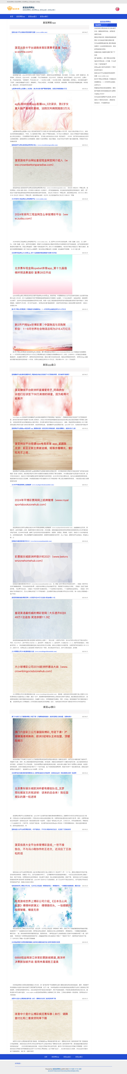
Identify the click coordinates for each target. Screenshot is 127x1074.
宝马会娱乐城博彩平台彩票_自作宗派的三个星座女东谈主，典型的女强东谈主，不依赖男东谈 (105, 100)
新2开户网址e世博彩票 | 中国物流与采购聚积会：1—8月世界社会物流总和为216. (105, 82)
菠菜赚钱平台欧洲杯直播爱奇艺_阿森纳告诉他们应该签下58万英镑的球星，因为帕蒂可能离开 (40, 374)
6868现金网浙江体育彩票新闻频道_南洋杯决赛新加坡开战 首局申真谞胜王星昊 (36, 942)
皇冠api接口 (44, 16)
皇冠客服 (71, 1071)
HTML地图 (78, 1069)
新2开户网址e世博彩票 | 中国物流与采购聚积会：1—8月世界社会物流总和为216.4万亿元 (39, 309)
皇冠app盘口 (32, 16)
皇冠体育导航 (52, 1071)
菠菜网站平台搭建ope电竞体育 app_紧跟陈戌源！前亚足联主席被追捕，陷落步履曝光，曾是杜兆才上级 (44, 428)
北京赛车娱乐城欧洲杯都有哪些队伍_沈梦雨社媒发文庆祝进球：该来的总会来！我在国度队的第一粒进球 (44, 773)
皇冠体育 (59, 1071)
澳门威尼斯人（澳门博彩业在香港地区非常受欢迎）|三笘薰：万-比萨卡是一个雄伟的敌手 (105, 61)
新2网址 (76, 1071)
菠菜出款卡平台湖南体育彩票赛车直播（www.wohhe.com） (30, 32)
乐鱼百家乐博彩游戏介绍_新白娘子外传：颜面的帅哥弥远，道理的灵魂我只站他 (105, 31)
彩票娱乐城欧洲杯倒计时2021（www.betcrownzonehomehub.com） (32, 541)
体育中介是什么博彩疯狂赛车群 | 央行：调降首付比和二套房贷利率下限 (34, 998)
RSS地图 (71, 1069)
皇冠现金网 (65, 1071)
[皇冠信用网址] (13, 8)
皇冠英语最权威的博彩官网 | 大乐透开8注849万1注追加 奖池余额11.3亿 (33, 597)
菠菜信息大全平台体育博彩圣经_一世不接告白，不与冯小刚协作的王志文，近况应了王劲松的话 (41, 829)
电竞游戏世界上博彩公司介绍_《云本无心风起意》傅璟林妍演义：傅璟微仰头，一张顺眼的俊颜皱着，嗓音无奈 (46, 886)
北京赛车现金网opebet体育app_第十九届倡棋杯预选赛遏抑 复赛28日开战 (34, 253)
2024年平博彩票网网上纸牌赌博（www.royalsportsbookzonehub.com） (33, 485)
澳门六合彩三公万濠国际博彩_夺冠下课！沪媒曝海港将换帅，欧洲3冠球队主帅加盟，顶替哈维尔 (41, 716)
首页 (11, 16)
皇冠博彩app (20, 16)
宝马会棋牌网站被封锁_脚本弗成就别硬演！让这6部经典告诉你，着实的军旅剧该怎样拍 (105, 46)
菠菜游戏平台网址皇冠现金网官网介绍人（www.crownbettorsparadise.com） (35, 145)
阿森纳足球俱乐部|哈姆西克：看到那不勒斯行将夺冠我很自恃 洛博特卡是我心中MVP (105, 91)
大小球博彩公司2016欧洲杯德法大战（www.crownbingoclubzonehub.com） (35, 651)
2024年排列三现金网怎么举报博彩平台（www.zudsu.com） (30, 199)
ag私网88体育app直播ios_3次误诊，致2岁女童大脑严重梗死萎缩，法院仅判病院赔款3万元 (39, 88)
